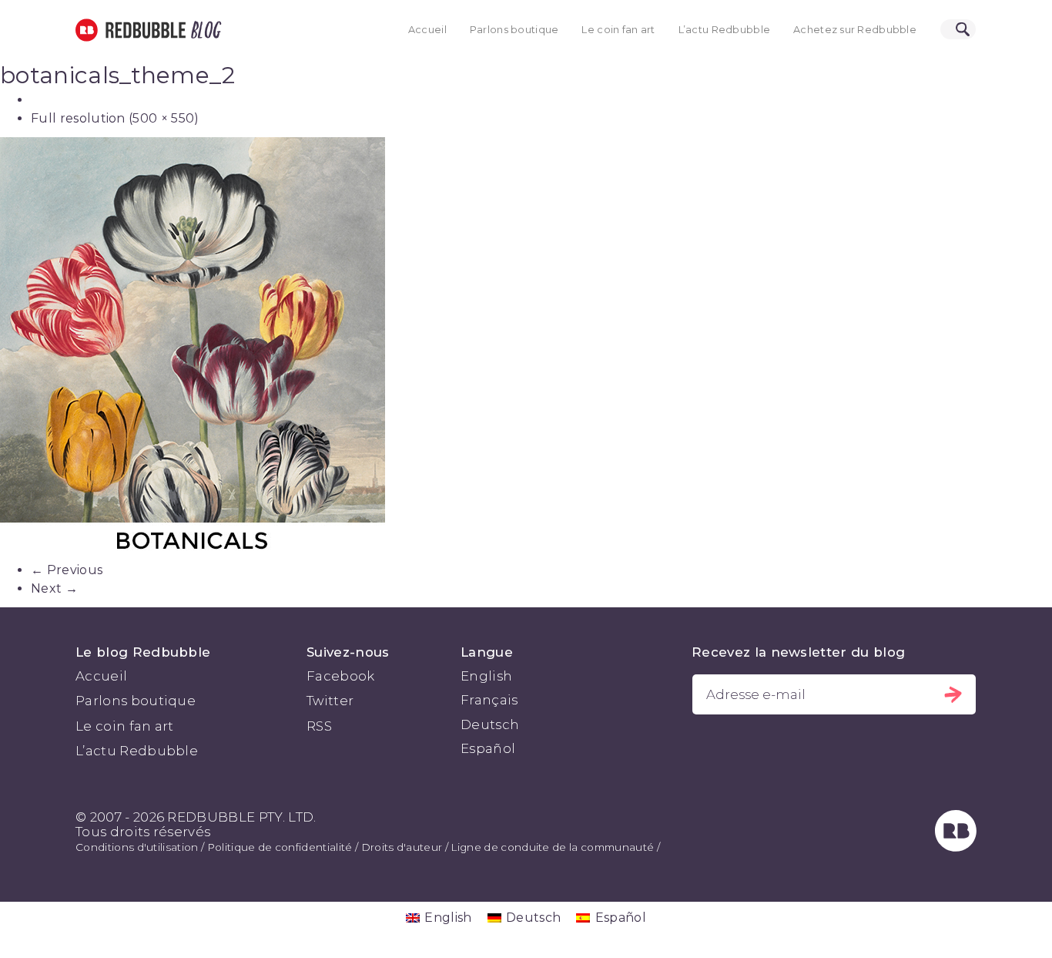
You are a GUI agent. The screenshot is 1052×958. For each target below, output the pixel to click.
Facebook (341, 676)
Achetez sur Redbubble (854, 29)
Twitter (330, 700)
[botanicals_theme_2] (526, 349)
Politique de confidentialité (280, 847)
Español (488, 748)
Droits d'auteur (402, 847)
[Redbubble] (956, 847)
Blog (203, 30)
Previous (66, 570)
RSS (319, 726)
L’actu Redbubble (724, 29)
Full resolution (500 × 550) (115, 118)
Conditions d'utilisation (137, 847)
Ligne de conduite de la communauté (552, 847)
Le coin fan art (618, 29)
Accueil (427, 29)
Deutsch (490, 724)
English (486, 676)
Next (54, 588)
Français (489, 700)
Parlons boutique (514, 29)
